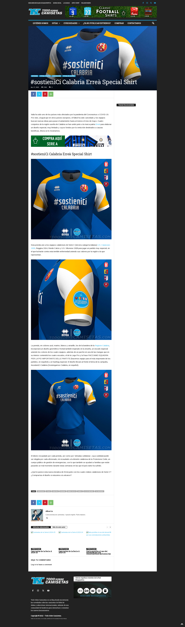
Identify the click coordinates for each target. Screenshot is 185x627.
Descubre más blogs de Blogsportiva (39, 3)
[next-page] (110, 527)
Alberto (49, 511)
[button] (153, 23)
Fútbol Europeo (45, 76)
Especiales (41, 491)
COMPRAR (119, 23)
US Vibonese (99, 491)
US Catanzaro (89, 491)
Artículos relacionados (41, 527)
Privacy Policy (62, 618)
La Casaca (66, 3)
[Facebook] (143, 3)
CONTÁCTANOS (134, 23)
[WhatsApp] (50, 94)
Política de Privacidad (53, 618)
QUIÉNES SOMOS (40, 23)
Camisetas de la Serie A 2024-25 (41, 552)
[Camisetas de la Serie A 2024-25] (43, 540)
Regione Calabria (102, 345)
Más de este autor (59, 527)
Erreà (98, 124)
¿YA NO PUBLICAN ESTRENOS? (97, 23)
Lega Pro (55, 491)
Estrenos (35, 76)
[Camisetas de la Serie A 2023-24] (71, 540)
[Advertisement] (71, 106)
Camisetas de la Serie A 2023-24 (69, 552)
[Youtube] (154, 3)
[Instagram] (147, 3)
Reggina (62, 491)
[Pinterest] (45, 94)
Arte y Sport (75, 3)
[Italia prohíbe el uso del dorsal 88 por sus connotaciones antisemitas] (99, 540)
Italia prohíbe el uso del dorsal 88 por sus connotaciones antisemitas (98, 552)
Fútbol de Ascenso (69, 76)
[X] (151, 3)
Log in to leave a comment (41, 565)
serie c (80, 491)
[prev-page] (107, 527)
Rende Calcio (71, 491)
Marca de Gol (57, 3)
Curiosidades (56, 76)
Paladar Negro (86, 3)
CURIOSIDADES (70, 23)
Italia (48, 491)
